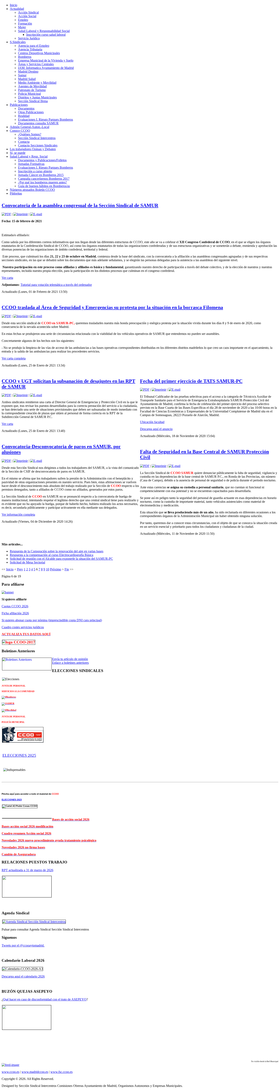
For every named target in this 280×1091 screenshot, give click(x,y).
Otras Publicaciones (31, 112)
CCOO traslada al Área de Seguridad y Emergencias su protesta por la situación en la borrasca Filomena (112, 307)
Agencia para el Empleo (33, 45)
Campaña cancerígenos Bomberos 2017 (43, 178)
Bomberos (24, 56)
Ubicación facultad (152, 422)
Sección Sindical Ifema (33, 101)
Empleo (23, 20)
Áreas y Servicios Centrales (36, 64)
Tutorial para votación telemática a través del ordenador (56, 284)
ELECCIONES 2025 (19, 755)
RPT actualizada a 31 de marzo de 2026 (27, 870)
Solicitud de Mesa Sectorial (27, 562)
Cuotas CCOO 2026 (15, 606)
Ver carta (7, 277)
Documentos (26, 108)
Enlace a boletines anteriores (70, 662)
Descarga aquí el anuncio (156, 429)
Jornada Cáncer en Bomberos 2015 (41, 175)
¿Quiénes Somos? (29, 134)
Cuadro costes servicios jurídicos (23, 627)
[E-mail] (36, 214)
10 (47, 569)
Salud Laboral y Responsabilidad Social (44, 31)
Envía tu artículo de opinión (70, 659)
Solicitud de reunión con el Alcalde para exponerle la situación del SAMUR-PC (61, 558)
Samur (22, 75)
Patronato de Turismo (32, 90)
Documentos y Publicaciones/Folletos (42, 160)
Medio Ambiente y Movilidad (37, 82)
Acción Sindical (28, 12)
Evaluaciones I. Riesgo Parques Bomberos (45, 119)
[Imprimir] (20, 214)
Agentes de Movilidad (32, 86)
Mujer (22, 27)
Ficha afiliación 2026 (15, 613)
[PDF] (6, 214)
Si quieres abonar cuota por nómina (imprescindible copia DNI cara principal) (52, 620)
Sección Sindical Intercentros (37, 138)
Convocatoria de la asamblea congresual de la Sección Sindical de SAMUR (80, 205)
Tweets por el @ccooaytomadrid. (23, 945)
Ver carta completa (14, 358)
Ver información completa (18, 514)
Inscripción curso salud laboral (46, 34)
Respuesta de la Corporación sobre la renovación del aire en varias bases (56, 551)
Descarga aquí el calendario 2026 (23, 976)
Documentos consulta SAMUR (38, 123)
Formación (25, 23)
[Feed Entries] (10, 1065)
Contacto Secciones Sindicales (37, 145)
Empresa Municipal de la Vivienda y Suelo (45, 60)
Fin (67, 569)
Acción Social (27, 16)
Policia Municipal (29, 93)
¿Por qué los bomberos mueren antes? (42, 182)
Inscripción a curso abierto (35, 171)
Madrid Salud (27, 79)
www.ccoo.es (10, 1072)
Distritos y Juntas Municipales (37, 97)
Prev (20, 569)
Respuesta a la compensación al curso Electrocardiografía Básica (51, 555)
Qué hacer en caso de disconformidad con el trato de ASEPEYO (45, 999)
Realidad (24, 116)
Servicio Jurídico (29, 38)
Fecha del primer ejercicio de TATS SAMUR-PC (191, 381)
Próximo (55, 569)
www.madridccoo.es (35, 1072)
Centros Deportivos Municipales (39, 53)
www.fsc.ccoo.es (61, 1072)
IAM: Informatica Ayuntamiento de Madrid (46, 68)
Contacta (24, 141)
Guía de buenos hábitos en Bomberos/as (44, 186)
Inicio (10, 569)
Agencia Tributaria (30, 49)
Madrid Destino (28, 71)
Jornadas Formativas (31, 164)
